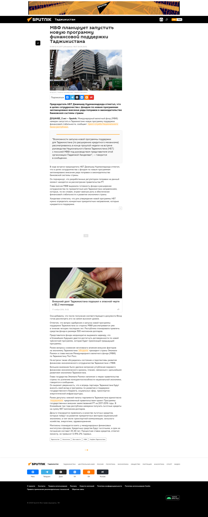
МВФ (85, 439)
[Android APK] (173, 498)
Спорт (169, 464)
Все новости (77, 439)
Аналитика (159, 464)
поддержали (56, 400)
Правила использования (57, 486)
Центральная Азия (86, 464)
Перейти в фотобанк (80, 92)
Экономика (66, 439)
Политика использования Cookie (137, 486)
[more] (118, 309)
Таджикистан (55, 439)
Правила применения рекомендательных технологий (48, 489)
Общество (135, 464)
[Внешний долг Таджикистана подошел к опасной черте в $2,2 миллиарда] (86, 282)
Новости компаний (87, 486)
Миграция (147, 464)
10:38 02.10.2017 (56, 47)
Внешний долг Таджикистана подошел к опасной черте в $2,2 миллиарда (86, 303)
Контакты (41, 486)
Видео (177, 464)
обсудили (83, 350)
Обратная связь (78, 489)
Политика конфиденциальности (109, 486)
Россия (100, 464)
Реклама (73, 486)
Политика (110, 464)
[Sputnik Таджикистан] (40, 22)
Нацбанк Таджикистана (97, 439)
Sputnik (54, 92)
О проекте (31, 486)
